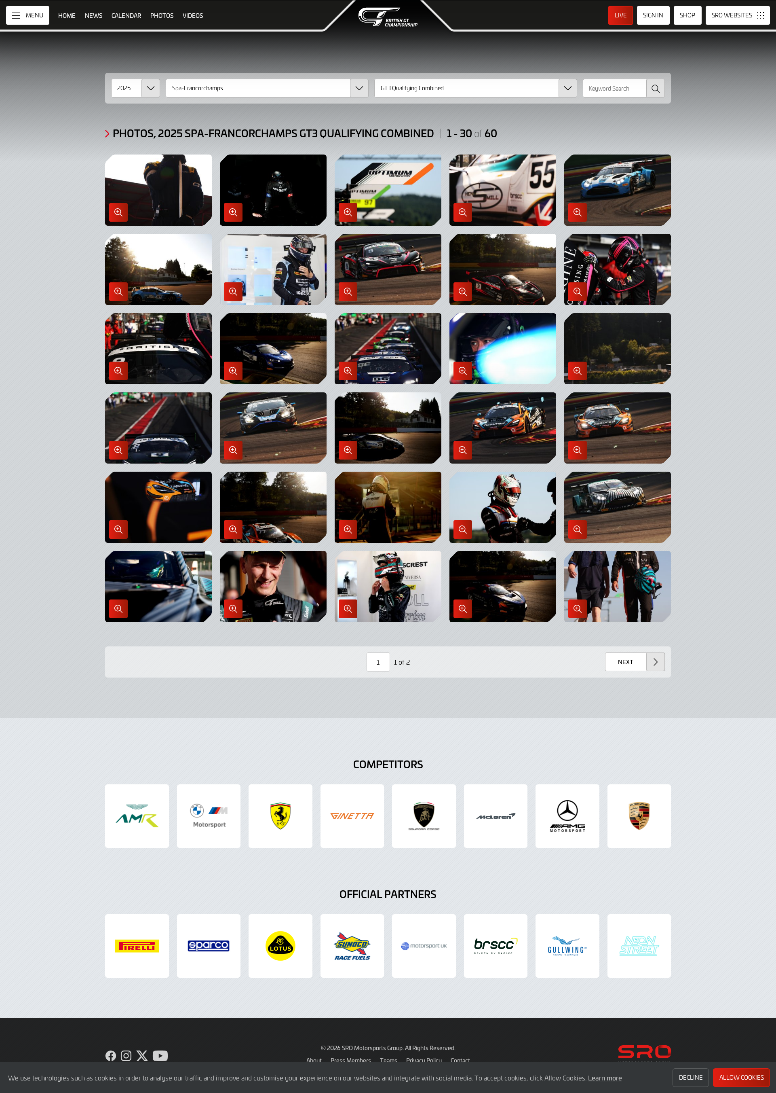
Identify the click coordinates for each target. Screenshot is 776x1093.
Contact (460, 1060)
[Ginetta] (352, 816)
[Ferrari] (280, 816)
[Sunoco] (352, 946)
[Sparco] (209, 946)
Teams (388, 1060)
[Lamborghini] (424, 816)
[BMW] (209, 816)
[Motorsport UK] (424, 946)
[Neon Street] (639, 946)
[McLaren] (496, 816)
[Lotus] (280, 946)
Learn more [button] (605, 1077)
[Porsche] (639, 816)
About (314, 1060)
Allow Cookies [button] (741, 1077)
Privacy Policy (424, 1060)
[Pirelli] (137, 946)
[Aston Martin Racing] (137, 816)
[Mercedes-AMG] (567, 816)
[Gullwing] (567, 946)
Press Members (351, 1060)
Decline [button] (691, 1077)
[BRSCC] (496, 946)
